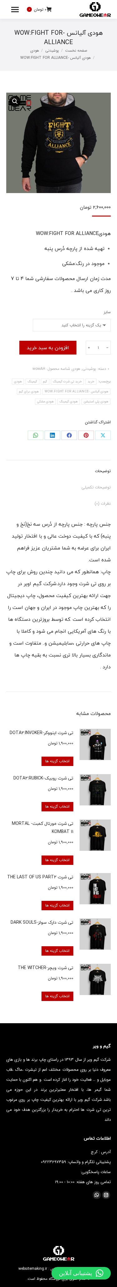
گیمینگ (32, 381)
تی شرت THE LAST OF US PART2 (40, 877)
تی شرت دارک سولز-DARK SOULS (42, 922)
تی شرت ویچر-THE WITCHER (45, 968)
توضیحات (103, 471)
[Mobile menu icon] (15, 9)
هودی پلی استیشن (96, 401)
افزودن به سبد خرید (48, 347)
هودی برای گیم (29, 391)
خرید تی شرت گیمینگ (67, 381)
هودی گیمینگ (69, 401)
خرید (91, 381)
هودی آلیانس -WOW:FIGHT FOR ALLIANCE (76, 391)
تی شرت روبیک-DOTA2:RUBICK (43, 778)
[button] (81, 1273)
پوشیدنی (89, 369)
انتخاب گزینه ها (57, 761)
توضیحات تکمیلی (96, 487)
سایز (107, 312)
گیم (45, 381)
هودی (75, 369)
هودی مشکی (45, 401)
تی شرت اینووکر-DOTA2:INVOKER (41, 733)
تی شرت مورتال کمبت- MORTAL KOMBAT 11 (42, 827)
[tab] (58, 468)
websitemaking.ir (32, 1269)
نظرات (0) (103, 503)
